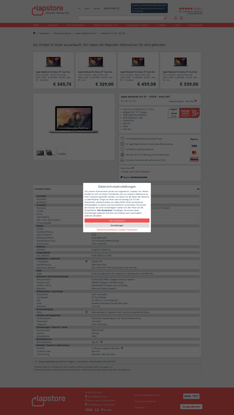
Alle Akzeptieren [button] (117, 220)
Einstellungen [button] (117, 225)
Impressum (132, 229)
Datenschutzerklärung (107, 229)
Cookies (122, 229)
